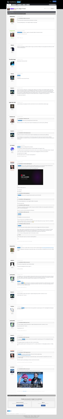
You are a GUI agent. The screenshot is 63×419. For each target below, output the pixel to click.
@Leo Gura (18, 75)
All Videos (19, 4)
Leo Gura (27, 18)
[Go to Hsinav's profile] (12, 78)
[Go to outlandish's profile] (12, 279)
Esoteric (12, 88)
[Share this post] (54, 16)
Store (28, 4)
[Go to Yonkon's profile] (12, 310)
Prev (10, 13)
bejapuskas (12, 16)
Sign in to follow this (47, 8)
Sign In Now (43, 405)
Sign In (50, 1)
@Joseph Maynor (19, 32)
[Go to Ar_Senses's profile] (12, 149)
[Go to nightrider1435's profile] (12, 106)
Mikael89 (27, 193)
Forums (9, 4)
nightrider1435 (12, 102)
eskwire (12, 260)
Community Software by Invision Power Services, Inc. (31, 417)
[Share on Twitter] (9, 411)
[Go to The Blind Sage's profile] (12, 63)
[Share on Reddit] (10, 411)
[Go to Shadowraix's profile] (12, 121)
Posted (19, 16)
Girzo (27, 118)
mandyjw (12, 367)
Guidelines (14, 4)
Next (23, 13)
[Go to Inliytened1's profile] (12, 35)
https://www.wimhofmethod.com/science (48, 247)
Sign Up (54, 1)
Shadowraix (12, 116)
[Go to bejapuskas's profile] (12, 20)
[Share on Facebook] (8, 411)
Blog (24, 4)
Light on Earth (24, 391)
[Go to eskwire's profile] (12, 264)
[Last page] (25, 13)
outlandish (12, 274)
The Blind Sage (12, 59)
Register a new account (20, 405)
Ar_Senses (12, 145)
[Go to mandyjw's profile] (12, 371)
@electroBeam (20, 120)
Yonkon (12, 306)
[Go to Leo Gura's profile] (8, 9)
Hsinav (12, 73)
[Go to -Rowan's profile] (12, 49)
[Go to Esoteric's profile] (12, 92)
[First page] (8, 13)
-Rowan (12, 45)
